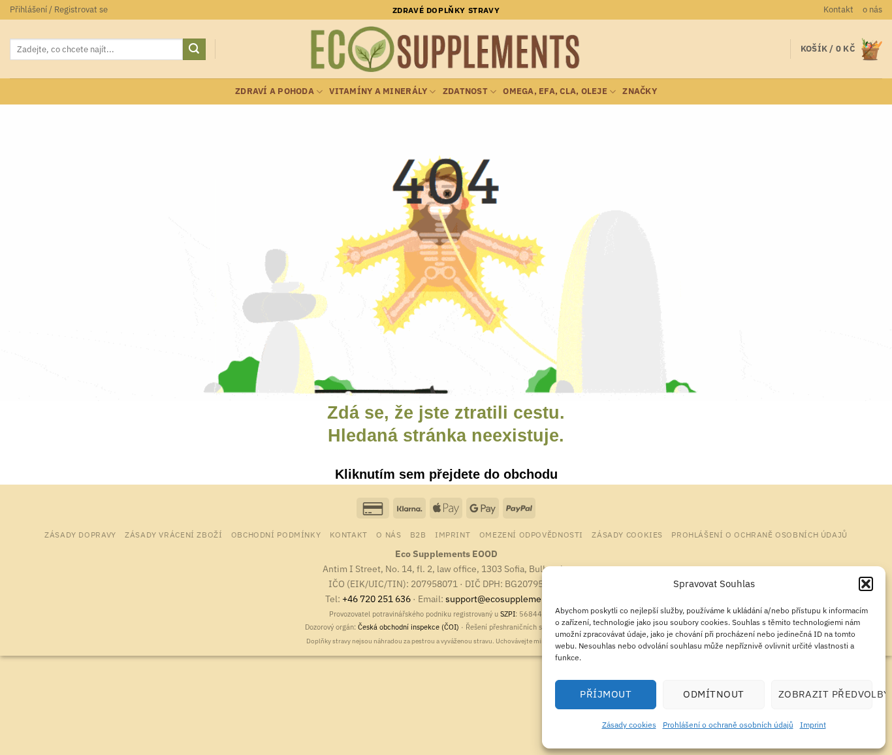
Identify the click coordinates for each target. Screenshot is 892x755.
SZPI (507, 613)
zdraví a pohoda (274, 91)
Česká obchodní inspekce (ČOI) (408, 627)
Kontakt (838, 9)
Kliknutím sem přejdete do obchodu (446, 474)
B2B (418, 534)
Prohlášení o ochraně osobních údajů (728, 725)
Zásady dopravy (80, 534)
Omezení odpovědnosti (531, 534)
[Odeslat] (194, 50)
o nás (872, 9)
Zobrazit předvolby (825, 694)
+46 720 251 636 (376, 598)
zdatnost (465, 91)
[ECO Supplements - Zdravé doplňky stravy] (446, 49)
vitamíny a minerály (378, 91)
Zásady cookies (629, 725)
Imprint (813, 725)
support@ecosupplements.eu (506, 598)
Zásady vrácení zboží (173, 534)
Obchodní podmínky (276, 534)
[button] (865, 583)
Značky (639, 91)
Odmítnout (713, 694)
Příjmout (605, 694)
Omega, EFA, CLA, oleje (555, 91)
